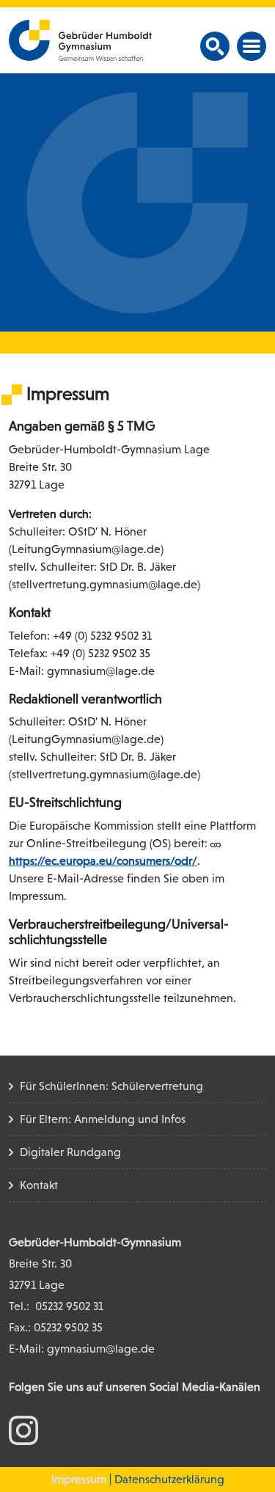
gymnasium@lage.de (101, 1348)
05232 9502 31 (69, 1306)
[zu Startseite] (80, 39)
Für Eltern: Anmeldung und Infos (103, 1119)
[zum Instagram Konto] (23, 1429)
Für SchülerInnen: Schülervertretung (111, 1086)
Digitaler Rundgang (70, 1152)
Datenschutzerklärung (169, 1479)
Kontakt (39, 1185)
